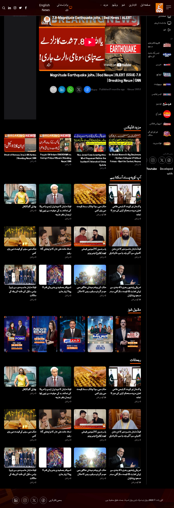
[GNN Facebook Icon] (25, 7)
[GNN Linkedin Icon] (9, 7)
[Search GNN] (3, 8)
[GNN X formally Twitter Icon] (20, 7)
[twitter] (78, 90)
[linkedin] (61, 90)
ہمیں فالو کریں (55, 500)
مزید (105, 5)
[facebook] (87, 90)
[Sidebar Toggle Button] (169, 7)
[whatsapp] (70, 90)
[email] (53, 90)
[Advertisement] (20, 68)
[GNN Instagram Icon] (15, 7)
